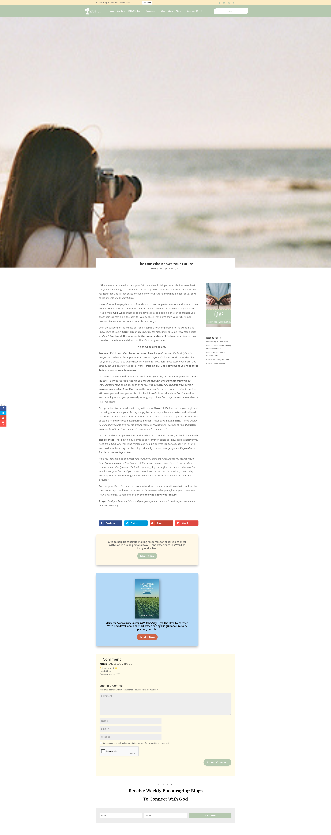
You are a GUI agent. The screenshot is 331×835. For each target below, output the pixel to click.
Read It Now (147, 637)
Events (120, 11)
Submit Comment (217, 762)
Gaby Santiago (160, 268)
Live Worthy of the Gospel (217, 341)
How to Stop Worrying (215, 363)
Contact (191, 11)
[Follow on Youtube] (233, 3)
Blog (163, 11)
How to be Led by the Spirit (217, 359)
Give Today (147, 556)
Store (170, 11)
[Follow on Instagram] (229, 3)
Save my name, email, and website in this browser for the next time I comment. (136, 743)
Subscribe (147, 3)
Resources (150, 11)
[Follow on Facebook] (219, 3)
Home (111, 11)
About (179, 11)
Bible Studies (134, 11)
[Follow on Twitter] (224, 3)
